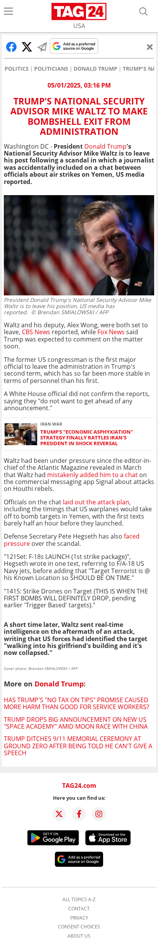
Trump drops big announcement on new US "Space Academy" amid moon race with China (76, 723)
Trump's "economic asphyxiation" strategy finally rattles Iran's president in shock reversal (86, 438)
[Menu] (8, 11)
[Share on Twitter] (27, 47)
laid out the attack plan (96, 502)
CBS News (36, 332)
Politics (17, 69)
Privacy (79, 918)
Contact (79, 909)
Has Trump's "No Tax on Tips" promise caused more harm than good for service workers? (76, 703)
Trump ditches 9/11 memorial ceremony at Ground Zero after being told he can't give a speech (78, 745)
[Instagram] (99, 814)
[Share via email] (42, 47)
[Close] (150, 47)
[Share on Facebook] (11, 47)
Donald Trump (95, 69)
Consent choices (79, 927)
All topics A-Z (79, 899)
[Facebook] (79, 814)
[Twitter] (59, 814)
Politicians (51, 69)
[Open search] (143, 12)
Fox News (111, 332)
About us (79, 936)
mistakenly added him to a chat (92, 475)
